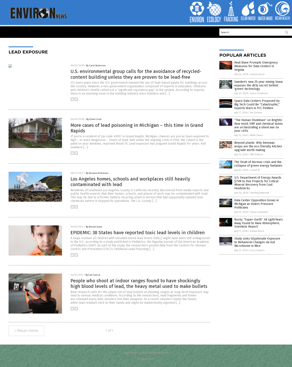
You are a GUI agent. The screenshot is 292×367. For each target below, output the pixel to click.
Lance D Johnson (259, 93)
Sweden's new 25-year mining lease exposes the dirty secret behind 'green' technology (258, 85)
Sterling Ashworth (259, 192)
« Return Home (26, 331)
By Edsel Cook (94, 119)
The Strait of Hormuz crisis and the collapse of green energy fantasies (258, 163)
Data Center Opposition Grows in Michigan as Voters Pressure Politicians (256, 203)
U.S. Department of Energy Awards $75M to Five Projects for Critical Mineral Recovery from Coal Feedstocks (257, 183)
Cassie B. (255, 170)
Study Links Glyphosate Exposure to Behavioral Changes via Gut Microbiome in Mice (257, 242)
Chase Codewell (259, 212)
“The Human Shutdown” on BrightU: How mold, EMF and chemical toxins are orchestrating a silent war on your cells (258, 125)
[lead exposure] (38, 18)
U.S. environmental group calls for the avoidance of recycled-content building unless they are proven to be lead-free (136, 74)
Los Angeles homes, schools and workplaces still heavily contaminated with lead (130, 181)
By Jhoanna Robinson (97, 173)
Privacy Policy (146, 358)
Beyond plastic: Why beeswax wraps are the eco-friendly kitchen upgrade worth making (258, 146)
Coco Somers (257, 250)
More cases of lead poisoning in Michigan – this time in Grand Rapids (137, 128)
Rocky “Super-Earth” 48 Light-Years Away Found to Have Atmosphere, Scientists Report (258, 223)
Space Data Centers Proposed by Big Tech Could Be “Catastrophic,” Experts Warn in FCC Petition (257, 104)
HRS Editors (256, 154)
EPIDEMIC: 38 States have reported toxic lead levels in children (138, 232)
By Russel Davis (94, 226)
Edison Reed (257, 74)
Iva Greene (256, 112)
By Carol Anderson (96, 65)
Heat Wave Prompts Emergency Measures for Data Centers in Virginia (256, 66)
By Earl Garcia (93, 275)
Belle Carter (256, 135)
